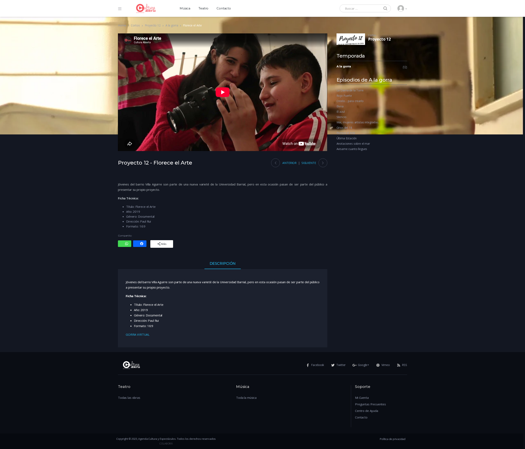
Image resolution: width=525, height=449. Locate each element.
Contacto (224, 8)
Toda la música (246, 398)
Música (185, 8)
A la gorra (171, 25)
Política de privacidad (392, 439)
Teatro (203, 8)
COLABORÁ (166, 443)
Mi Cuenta (362, 398)
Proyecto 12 (153, 25)
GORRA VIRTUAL (138, 334)
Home (122, 25)
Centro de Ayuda (366, 411)
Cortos (135, 25)
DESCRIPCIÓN (223, 264)
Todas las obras (129, 398)
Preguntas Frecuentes (370, 404)
